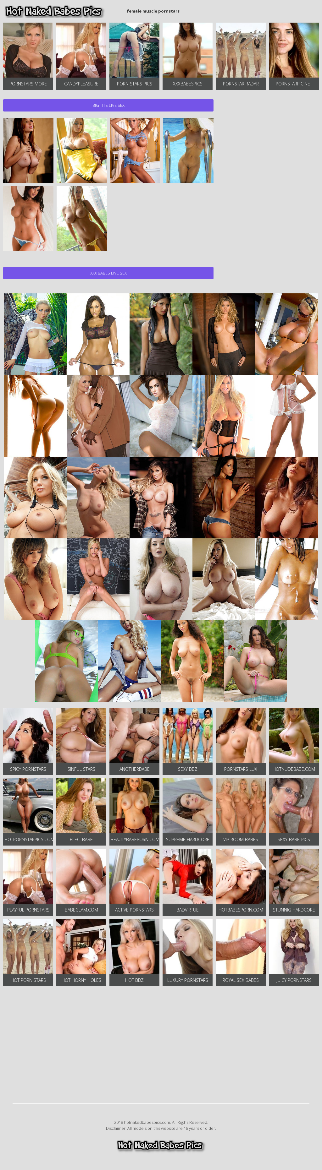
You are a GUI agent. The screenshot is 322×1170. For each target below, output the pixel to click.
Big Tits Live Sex (108, 105)
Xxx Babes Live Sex (108, 273)
